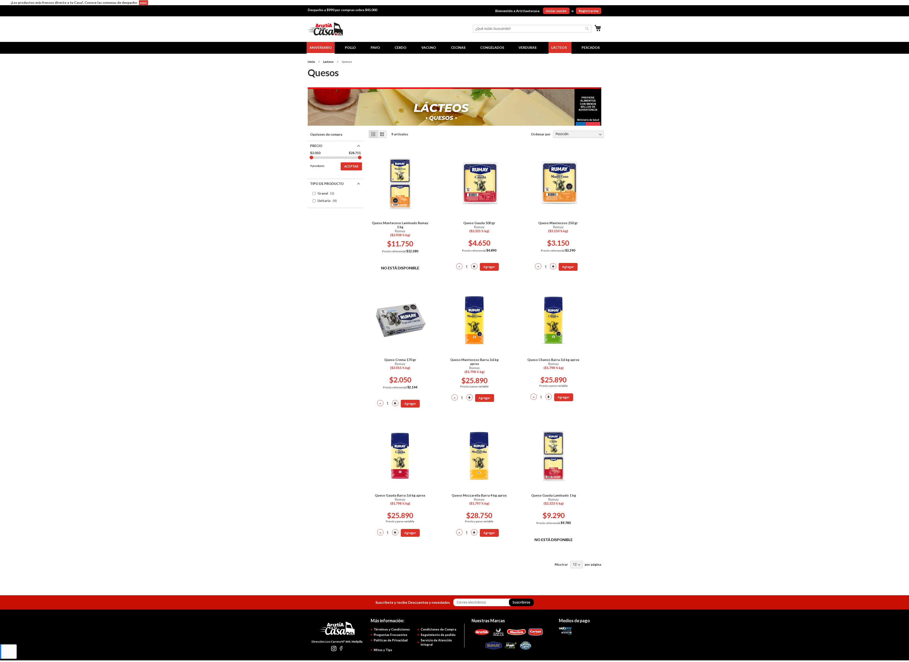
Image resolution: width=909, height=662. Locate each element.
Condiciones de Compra (438, 629)
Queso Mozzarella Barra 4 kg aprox (479, 495)
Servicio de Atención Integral (436, 642)
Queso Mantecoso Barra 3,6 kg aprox (474, 362)
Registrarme (588, 11)
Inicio (311, 61)
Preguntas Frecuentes (390, 635)
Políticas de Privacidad (391, 640)
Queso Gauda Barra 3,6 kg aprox (400, 495)
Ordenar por (541, 134)
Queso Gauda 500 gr (479, 223)
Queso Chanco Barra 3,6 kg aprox (553, 360)
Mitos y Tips (383, 650)
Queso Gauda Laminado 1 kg (553, 495)
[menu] (454, 48)
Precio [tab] (316, 146)
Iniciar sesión (556, 11)
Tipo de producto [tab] (327, 184)
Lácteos (328, 61)
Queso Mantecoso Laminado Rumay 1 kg (400, 225)
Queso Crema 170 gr (400, 360)
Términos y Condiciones (392, 629)
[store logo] (325, 29)
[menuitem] (321, 48)
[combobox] (532, 28)
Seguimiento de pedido (438, 635)
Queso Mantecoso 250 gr (558, 223)
